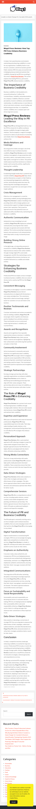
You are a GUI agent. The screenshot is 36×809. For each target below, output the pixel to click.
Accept (14, 802)
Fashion (7, 770)
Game (6, 774)
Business (6, 45)
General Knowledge (10, 776)
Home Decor (8, 781)
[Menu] (3, 2)
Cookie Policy (14, 798)
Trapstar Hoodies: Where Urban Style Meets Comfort (15, 696)
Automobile (8, 763)
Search (5, 711)
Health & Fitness (10, 779)
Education (8, 768)
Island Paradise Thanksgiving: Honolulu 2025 (18, 737)
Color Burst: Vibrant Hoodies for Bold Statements (17, 700)
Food (6, 772)
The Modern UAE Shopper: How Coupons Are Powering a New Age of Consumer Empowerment (18, 742)
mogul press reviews (9, 687)
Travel (7, 794)
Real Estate (8, 783)
